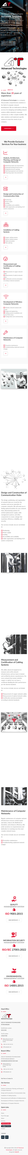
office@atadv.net (7, 1047)
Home (2, 1113)
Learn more (7, 42)
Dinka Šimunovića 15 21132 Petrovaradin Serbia (8, 1040)
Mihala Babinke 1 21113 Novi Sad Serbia (7, 1065)
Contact (3, 1128)
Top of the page (5, 1115)
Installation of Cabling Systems (8, 1095)
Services (3, 1121)
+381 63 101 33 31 (8, 1044)
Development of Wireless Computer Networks (12, 1100)
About (2, 1118)
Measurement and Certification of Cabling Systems (11, 266)
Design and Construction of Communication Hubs (13, 1093)
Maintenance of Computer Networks (10, 1103)
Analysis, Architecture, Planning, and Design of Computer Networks (12, 160)
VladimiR (16, 1152)
